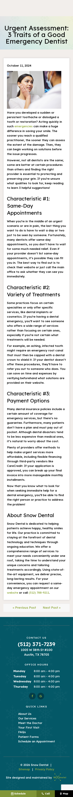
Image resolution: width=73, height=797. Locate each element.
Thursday (20, 686)
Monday (19, 671)
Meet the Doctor (30, 723)
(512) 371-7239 (36, 644)
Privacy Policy (44, 769)
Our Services (27, 718)
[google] (40, 696)
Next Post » (51, 608)
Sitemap (24, 769)
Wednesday (22, 681)
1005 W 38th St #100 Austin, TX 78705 (36, 652)
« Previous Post (24, 608)
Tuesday (19, 676)
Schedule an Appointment (36, 741)
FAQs (22, 732)
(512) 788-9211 (39, 592)
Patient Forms (28, 737)
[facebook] (32, 696)
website (12, 592)
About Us (24, 714)
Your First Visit (28, 727)
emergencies (23, 126)
